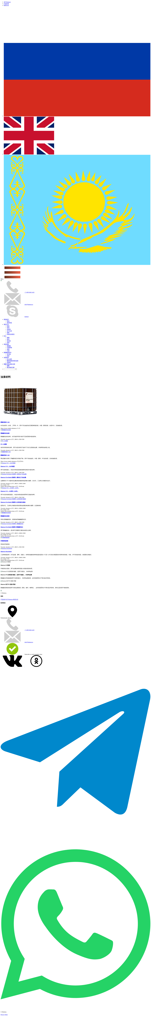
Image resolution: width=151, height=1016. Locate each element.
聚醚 (8, 365)
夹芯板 (9, 354)
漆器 (8, 349)
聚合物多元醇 (10, 367)
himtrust (27, 316)
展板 (8, 332)
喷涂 (8, 321)
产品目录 (3, 599)
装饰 (8, 327)
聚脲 (8, 337)
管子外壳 (9, 331)
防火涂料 (9, 359)
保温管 (9, 329)
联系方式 (15, 599)
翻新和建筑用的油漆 (12, 360)
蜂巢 (8, 326)
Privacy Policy (4, 1014)
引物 (8, 350)
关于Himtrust (9, 599)
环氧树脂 (9, 347)
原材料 (9, 362)
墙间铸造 (9, 322)
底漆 (8, 342)
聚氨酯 (9, 346)
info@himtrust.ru (29, 304)
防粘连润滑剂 (10, 334)
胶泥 (8, 339)
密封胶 (9, 341)
